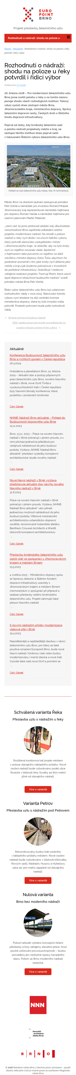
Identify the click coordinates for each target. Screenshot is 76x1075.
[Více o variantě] (38, 740)
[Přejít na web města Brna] (38, 1055)
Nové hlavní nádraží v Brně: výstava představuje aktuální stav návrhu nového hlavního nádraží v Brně (37, 484)
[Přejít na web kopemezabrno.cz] (38, 1004)
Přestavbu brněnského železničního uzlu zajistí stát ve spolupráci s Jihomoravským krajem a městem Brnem (38, 558)
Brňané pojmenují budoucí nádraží (26, 317)
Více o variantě (38, 789)
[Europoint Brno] (38, 14)
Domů (7, 48)
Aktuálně (18, 48)
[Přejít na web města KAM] (38, 1032)
